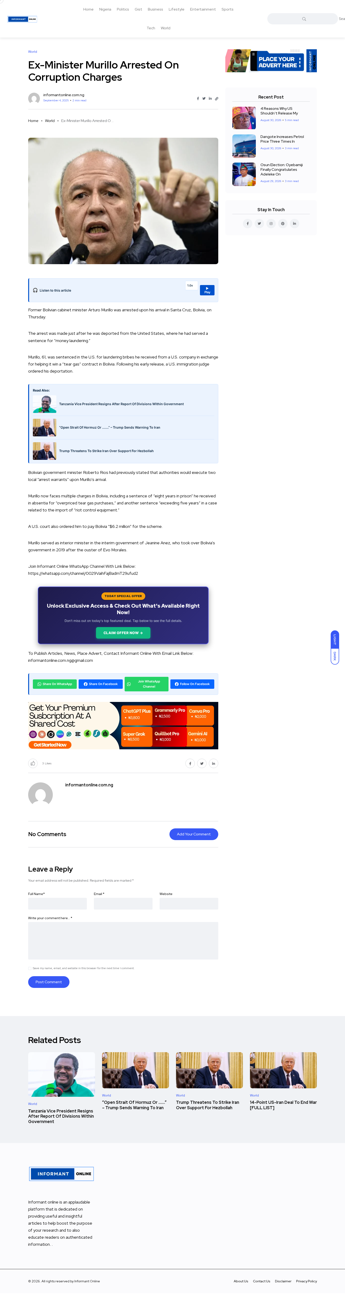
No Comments (47, 834)
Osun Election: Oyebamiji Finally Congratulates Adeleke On (282, 169)
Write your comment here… (50, 918)
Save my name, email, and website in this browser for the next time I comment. (83, 968)
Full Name (36, 894)
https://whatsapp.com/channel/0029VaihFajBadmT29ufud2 (83, 573)
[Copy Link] (216, 98)
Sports (228, 9)
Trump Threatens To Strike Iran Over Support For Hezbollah (207, 1105)
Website (166, 894)
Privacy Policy (306, 1281)
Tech (151, 28)
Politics (123, 9)
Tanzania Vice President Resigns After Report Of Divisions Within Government (61, 1116)
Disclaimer (283, 1281)
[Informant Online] (22, 18)
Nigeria (105, 9)
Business (155, 9)
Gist (138, 9)
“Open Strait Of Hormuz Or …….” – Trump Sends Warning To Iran (134, 1105)
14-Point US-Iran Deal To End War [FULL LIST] (283, 1105)
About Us (241, 1281)
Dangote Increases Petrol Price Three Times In (282, 139)
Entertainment (203, 9)
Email (99, 894)
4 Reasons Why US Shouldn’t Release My (279, 111)
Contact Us (261, 1281)
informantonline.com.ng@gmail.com (60, 660)
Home (88, 9)
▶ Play (207, 290)
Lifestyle (176, 9)
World (165, 28)
